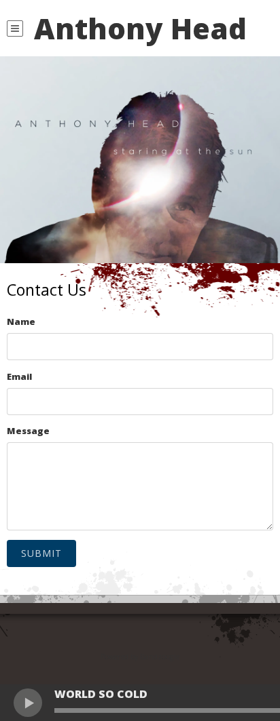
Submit (41, 553)
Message (28, 431)
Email (19, 376)
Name (21, 321)
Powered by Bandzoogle (140, 656)
